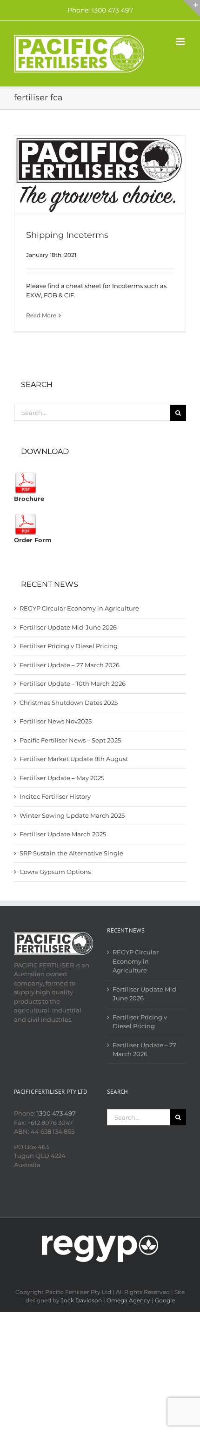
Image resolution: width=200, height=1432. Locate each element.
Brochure (29, 498)
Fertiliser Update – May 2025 (62, 778)
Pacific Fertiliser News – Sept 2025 (70, 740)
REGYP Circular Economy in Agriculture (79, 608)
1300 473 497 (56, 1113)
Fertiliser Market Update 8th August (74, 758)
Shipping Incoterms (67, 235)
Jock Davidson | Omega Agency (105, 1300)
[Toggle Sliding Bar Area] (191, 8)
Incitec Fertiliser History (55, 796)
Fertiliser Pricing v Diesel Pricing (69, 646)
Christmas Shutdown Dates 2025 (69, 702)
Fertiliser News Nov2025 (56, 721)
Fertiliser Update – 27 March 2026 (70, 665)
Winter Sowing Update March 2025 (72, 815)
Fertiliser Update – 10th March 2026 (73, 683)
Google (165, 1300)
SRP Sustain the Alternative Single (71, 853)
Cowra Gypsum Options (55, 871)
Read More (41, 315)
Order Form (33, 540)
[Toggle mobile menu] (181, 41)
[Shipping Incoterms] (100, 175)
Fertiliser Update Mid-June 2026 (68, 627)
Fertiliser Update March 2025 (63, 834)
